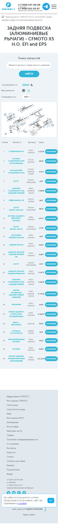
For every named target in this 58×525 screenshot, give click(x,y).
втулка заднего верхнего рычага (16, 218)
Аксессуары (12, 426)
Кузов (49, 17)
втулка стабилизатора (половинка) (16, 161)
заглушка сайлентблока (16, 236)
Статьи (10, 457)
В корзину (51, 152)
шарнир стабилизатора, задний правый (16, 190)
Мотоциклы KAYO (15, 418)
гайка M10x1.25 (16, 200)
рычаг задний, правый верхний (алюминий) (16, 358)
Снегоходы (12, 405)
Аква (9, 413)
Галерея (10, 465)
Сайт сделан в (29, 508)
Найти (29, 74)
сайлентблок (16, 245)
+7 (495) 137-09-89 (29, 5)
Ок (50, 500)
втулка (16, 349)
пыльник (16, 304)
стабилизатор (16, 151)
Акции (10, 474)
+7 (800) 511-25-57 (29, 8)
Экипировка (12, 422)
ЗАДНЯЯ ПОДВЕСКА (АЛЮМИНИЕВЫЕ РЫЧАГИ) (21, 20)
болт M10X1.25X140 (16, 209)
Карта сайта (29, 515)
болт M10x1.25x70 (16, 228)
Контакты (11, 448)
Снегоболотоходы (16, 409)
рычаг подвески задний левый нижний (16, 293)
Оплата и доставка (16, 461)
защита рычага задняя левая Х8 (16, 272)
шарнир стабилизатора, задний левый (16, 282)
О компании (13, 444)
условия (22, 503)
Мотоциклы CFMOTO (17, 401)
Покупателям (13, 469)
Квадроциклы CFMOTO (18, 396)
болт (16, 181)
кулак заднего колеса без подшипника (16, 314)
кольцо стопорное (16, 332)
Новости (11, 452)
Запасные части (12, 17)
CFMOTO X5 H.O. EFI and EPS (32, 17)
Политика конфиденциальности (22, 439)
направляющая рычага (16, 340)
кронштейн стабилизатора (16, 171)
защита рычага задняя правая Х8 (16, 254)
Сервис (10, 435)
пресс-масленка (16, 323)
